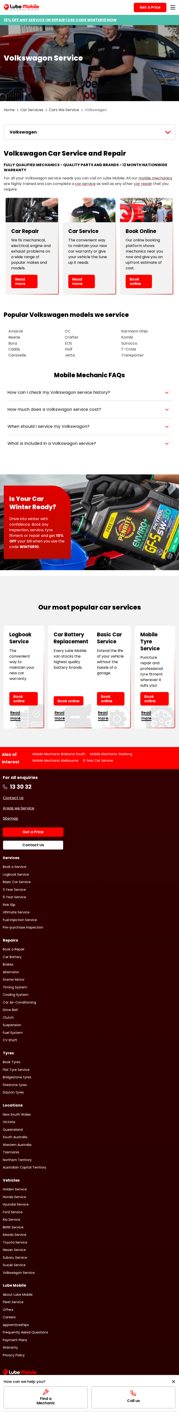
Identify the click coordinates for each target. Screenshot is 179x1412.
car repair (143, 183)
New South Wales (17, 1114)
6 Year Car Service (98, 760)
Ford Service (13, 1212)
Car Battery (12, 957)
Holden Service (15, 1189)
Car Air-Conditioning (19, 1002)
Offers (8, 1309)
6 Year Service (14, 897)
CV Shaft (10, 1040)
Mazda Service (14, 1234)
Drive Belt (10, 1010)
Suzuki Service (14, 1265)
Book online (135, 281)
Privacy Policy (14, 1355)
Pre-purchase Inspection (23, 927)
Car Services (31, 110)
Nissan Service (14, 1249)
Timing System (15, 987)
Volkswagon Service (19, 1272)
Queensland (13, 1129)
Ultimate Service (16, 912)
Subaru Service (15, 1257)
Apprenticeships (16, 1325)
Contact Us (13, 798)
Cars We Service (64, 110)
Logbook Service (16, 874)
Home (9, 110)
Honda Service (14, 1197)
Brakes (8, 964)
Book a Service (14, 866)
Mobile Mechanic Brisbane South (59, 754)
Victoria (9, 1122)
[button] (89, 392)
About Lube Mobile (18, 1294)
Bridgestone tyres (17, 1077)
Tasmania (11, 1152)
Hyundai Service (16, 1204)
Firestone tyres (15, 1085)
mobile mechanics (155, 178)
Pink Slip (9, 904)
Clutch (8, 1017)
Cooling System (15, 994)
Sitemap (10, 818)
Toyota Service (15, 1242)
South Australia (15, 1137)
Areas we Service (18, 808)
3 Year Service (14, 889)
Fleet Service (13, 1302)
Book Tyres (11, 1062)
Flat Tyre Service (16, 1069)
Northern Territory (17, 1160)
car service (85, 183)
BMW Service (13, 1227)
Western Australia (17, 1144)
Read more (20, 281)
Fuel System (13, 1032)
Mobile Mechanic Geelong (111, 754)
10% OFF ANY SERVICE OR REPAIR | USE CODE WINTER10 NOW (60, 20)
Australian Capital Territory (24, 1167)
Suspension (12, 1025)
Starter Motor (13, 979)
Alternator (11, 972)
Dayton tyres (13, 1092)
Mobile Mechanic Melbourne (55, 760)
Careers (9, 1317)
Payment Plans (15, 1340)
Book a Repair (13, 949)
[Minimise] (173, 1381)
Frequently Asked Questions (25, 1332)
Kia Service (11, 1219)
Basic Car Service (17, 882)
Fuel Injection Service (20, 920)
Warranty (10, 1347)
